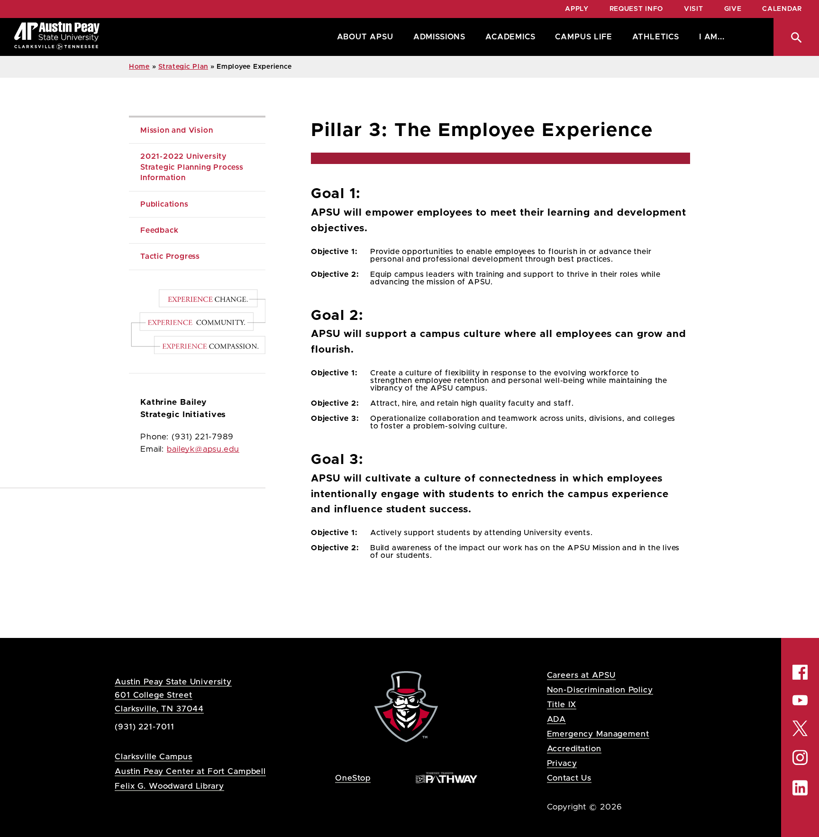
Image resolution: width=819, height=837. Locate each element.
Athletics (655, 37)
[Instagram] (800, 757)
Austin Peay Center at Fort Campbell (190, 771)
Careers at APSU (581, 675)
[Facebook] (800, 672)
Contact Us (569, 778)
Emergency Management (598, 734)
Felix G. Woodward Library (169, 786)
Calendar (782, 9)
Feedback (159, 230)
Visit (693, 9)
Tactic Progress (170, 256)
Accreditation (574, 749)
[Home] (57, 37)
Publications (164, 204)
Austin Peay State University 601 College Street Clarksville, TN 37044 (173, 695)
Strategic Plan (183, 67)
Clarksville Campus (153, 757)
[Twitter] (800, 728)
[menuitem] (363, 37)
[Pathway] (446, 777)
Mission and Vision (176, 130)
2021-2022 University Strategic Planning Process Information (193, 167)
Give (733, 9)
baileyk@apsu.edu (203, 449)
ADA (556, 719)
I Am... (712, 37)
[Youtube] (800, 700)
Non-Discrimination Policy (600, 690)
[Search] (796, 37)
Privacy (562, 763)
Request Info (636, 9)
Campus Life (583, 37)
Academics (510, 37)
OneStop (353, 778)
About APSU (365, 37)
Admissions (439, 37)
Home (139, 67)
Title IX (562, 705)
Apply (577, 9)
